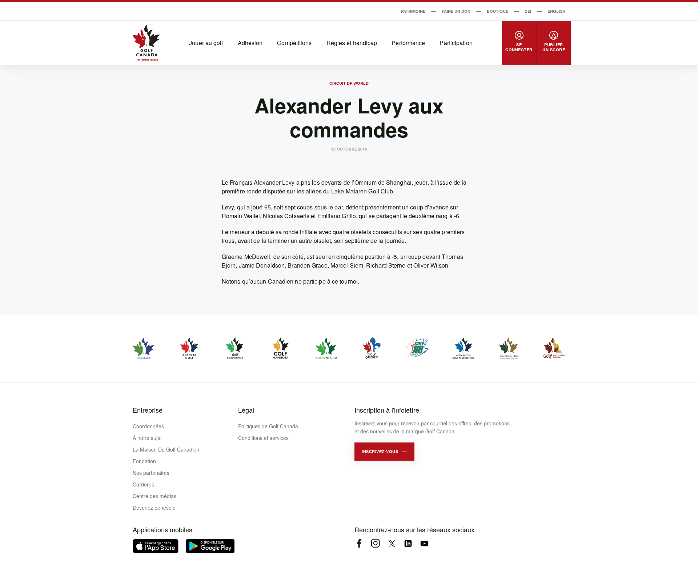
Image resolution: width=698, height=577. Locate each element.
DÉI (528, 11)
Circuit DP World (349, 83)
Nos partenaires (151, 472)
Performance (408, 43)
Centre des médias (154, 496)
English (556, 11)
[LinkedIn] (408, 543)
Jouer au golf (206, 43)
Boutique (497, 11)
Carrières (143, 484)
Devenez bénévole (154, 507)
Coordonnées (148, 426)
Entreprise (148, 409)
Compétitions (294, 43)
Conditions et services (263, 437)
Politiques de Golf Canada (268, 426)
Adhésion (250, 43)
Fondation (144, 461)
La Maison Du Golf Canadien (166, 449)
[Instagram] (375, 543)
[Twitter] (391, 543)
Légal (246, 409)
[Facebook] (359, 543)
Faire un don (456, 11)
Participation (456, 43)
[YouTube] (424, 543)
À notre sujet (147, 437)
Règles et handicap (351, 43)
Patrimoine (413, 11)
